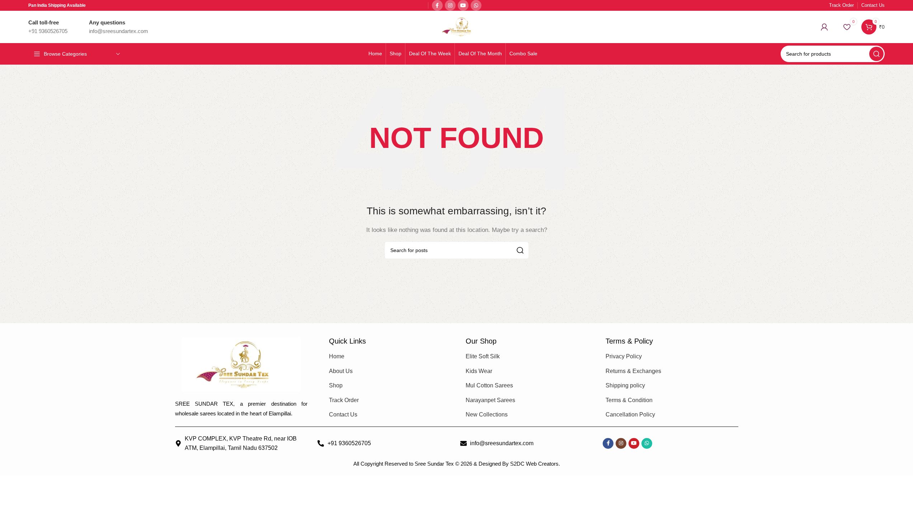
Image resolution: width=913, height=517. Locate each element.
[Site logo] (456, 26)
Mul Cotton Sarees (489, 385)
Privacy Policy (624, 356)
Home (336, 356)
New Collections (487, 414)
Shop (336, 385)
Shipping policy (625, 385)
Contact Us (343, 414)
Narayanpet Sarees (490, 400)
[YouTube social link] (463, 5)
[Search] (876, 54)
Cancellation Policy (630, 414)
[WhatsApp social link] (476, 5)
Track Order (344, 400)
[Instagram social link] (450, 5)
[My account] (824, 27)
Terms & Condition (629, 400)
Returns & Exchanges (633, 371)
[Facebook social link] (437, 5)
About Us (341, 371)
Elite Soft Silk (483, 356)
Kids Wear (479, 371)
